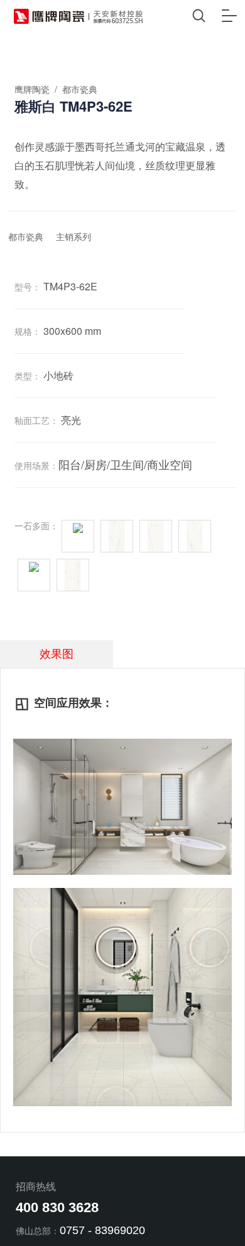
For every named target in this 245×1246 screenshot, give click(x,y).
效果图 (57, 654)
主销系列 (73, 237)
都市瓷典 (25, 237)
